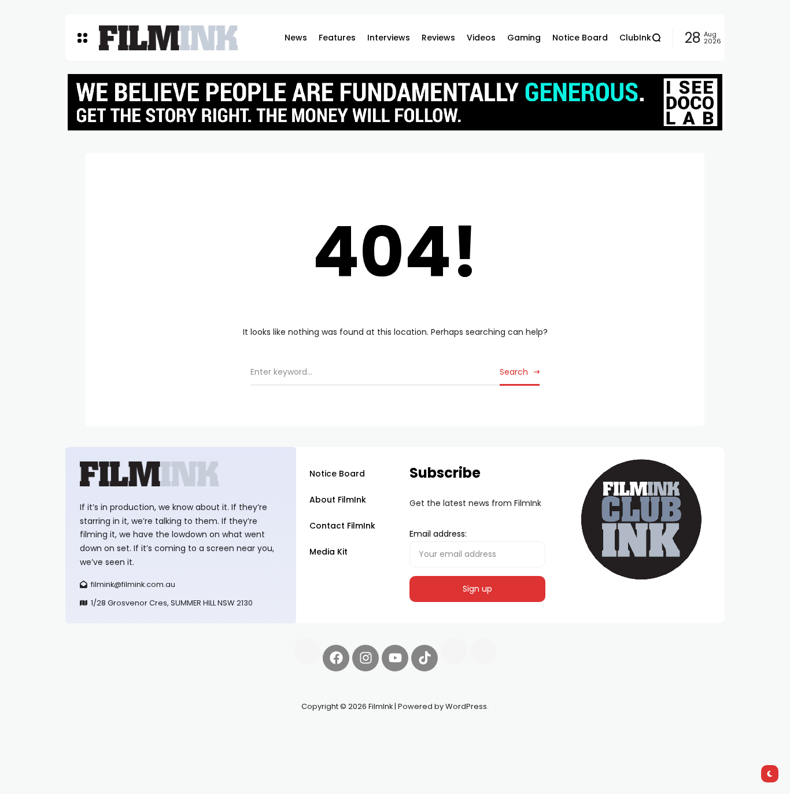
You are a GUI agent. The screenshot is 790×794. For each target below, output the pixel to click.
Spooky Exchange (221, 734)
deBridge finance (99, 748)
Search (514, 372)
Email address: (438, 534)
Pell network (160, 734)
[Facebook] (336, 658)
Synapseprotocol (99, 734)
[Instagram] (365, 658)
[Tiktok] (424, 658)
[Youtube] (395, 658)
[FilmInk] (168, 37)
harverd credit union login (188, 748)
